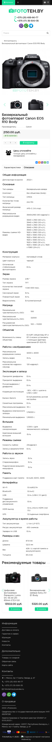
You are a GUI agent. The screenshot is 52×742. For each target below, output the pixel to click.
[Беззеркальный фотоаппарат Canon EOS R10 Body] (26, 71)
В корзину (28, 143)
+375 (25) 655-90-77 (27, 18)
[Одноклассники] (39, 162)
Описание (29, 168)
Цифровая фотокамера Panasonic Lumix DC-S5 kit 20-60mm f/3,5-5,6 (12, 595)
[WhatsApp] (45, 162)
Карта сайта (7, 665)
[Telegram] (48, 162)
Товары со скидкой (10, 658)
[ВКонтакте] (36, 162)
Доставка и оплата (10, 630)
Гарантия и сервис (10, 634)
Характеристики (12, 168)
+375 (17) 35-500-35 (28, 21)
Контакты (6, 645)
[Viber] (42, 162)
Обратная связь (9, 661)
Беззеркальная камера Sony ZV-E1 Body (38, 593)
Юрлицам (6, 637)
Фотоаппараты (10, 41)
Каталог (9, 2)
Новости (6, 641)
